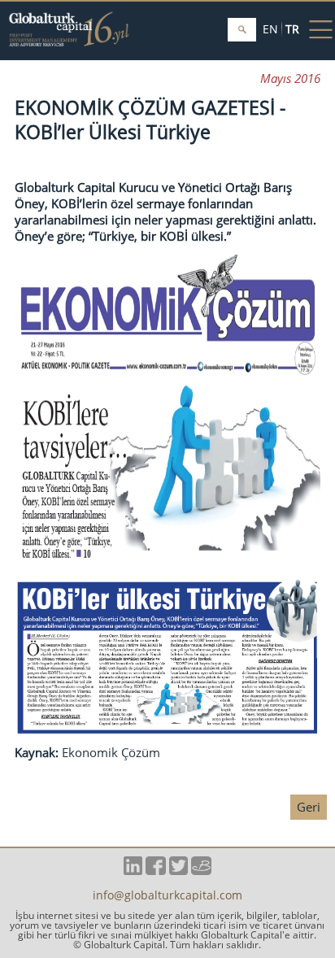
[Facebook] (156, 870)
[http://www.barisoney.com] (201, 870)
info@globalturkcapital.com (167, 896)
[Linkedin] (133, 870)
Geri (308, 807)
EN (270, 29)
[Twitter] (178, 870)
